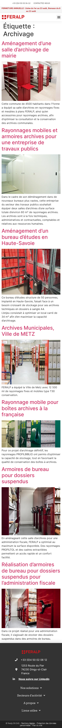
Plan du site (37, 725)
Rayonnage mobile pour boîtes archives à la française (30, 408)
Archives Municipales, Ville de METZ (28, 331)
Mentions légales (28, 723)
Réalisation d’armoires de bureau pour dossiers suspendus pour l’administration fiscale (31, 573)
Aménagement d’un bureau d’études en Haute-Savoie (25, 237)
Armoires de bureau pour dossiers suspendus (25, 475)
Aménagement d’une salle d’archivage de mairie (26, 49)
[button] (58, 17)
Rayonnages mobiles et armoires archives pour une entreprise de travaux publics (30, 139)
